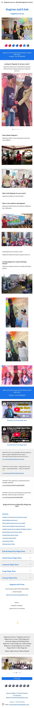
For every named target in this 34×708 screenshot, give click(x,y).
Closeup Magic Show (8, 544)
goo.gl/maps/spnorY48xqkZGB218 (12, 497)
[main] (17, 12)
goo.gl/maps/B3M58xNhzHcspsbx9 (13, 473)
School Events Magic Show (10, 535)
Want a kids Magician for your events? (13, 523)
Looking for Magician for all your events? (14, 517)
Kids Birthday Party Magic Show (12, 532)
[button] (2, 2)
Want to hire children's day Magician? (13, 526)
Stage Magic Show (7, 541)
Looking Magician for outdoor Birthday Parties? (16, 529)
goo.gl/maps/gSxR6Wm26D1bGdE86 (13, 485)
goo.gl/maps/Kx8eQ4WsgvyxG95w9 (13, 459)
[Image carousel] (17, 29)
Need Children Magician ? (10, 520)
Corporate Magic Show (9, 538)
